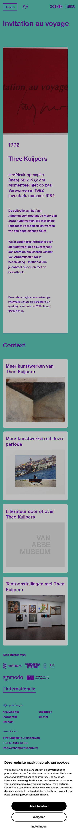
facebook (45, 712)
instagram (10, 717)
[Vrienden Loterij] (32, 666)
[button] (35, 91)
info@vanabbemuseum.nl (20, 748)
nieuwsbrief (11, 712)
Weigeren (39, 817)
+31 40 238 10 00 (15, 743)
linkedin (8, 722)
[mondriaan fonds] (52, 666)
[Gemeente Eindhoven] (12, 666)
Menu (70, 7)
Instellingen (39, 826)
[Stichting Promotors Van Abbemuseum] (45, 666)
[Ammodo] (13, 678)
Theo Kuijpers (27, 158)
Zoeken (56, 7)
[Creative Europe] (39, 678)
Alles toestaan (39, 806)
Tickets (10, 7)
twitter (43, 717)
